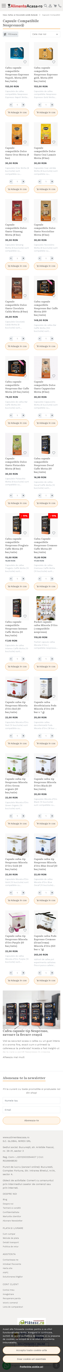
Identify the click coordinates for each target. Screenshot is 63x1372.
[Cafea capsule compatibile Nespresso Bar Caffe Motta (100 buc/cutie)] (46, 288)
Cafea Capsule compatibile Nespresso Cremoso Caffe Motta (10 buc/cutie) (45, 545)
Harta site (7, 1268)
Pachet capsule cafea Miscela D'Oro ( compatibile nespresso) (45, 626)
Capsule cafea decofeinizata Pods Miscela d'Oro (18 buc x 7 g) (45, 707)
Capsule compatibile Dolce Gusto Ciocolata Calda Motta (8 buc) (16, 306)
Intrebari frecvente (12, 1264)
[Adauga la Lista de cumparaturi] (25, 62)
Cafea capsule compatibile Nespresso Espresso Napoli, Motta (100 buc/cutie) (17, 74)
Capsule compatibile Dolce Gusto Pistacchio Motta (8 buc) (16, 463)
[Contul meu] (50, 5)
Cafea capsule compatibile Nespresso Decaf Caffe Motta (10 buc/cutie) (44, 465)
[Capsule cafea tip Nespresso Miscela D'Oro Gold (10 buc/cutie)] (17, 845)
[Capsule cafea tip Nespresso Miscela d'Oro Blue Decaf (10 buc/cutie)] (46, 845)
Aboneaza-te (31, 1120)
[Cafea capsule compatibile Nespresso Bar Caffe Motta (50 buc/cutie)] (17, 368)
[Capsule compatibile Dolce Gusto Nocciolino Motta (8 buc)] (46, 211)
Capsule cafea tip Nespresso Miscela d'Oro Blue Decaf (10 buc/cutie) (45, 864)
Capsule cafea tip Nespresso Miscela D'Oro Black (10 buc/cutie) (45, 784)
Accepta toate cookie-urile (31, 1350)
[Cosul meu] (55, 5)
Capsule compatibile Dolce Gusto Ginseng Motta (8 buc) (16, 229)
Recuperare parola (11, 1298)
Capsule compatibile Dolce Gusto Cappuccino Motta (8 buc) (45, 386)
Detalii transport (11, 1242)
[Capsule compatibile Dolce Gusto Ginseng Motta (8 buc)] (17, 211)
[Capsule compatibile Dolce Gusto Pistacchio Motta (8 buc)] (17, 445)
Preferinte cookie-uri (31, 1366)
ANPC (5, 1272)
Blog (5, 1199)
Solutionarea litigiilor (13, 1277)
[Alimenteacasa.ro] (25, 5)
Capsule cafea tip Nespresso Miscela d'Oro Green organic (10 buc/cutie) (16, 785)
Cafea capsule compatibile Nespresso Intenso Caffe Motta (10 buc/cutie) (16, 628)
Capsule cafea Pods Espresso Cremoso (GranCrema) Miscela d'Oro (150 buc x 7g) (45, 943)
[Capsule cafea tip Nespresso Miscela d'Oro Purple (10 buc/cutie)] (17, 922)
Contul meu (8, 1290)
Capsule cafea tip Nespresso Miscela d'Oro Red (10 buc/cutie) (16, 707)
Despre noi (8, 1204)
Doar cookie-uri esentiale (31, 1359)
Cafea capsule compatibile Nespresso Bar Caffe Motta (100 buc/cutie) (46, 308)
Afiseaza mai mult (13, 1057)
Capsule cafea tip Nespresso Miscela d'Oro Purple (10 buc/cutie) (16, 941)
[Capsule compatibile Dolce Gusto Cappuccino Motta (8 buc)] (46, 368)
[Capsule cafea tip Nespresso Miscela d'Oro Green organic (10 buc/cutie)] (17, 765)
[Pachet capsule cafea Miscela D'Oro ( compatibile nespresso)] (46, 608)
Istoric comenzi (10, 1303)
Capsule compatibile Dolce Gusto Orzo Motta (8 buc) (17, 153)
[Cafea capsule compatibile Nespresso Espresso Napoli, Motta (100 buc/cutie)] (17, 54)
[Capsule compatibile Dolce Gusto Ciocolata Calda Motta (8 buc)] (17, 288)
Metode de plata (11, 1238)
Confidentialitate (11, 1212)
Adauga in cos (18, 112)
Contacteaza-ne (10, 1260)
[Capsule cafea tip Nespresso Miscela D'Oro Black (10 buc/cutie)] (46, 765)
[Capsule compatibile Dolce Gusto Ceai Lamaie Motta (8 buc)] (46, 134)
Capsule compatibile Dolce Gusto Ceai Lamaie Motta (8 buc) (45, 153)
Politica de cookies (34, 1336)
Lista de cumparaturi (13, 1307)
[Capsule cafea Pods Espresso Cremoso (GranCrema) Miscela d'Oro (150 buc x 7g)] (46, 922)
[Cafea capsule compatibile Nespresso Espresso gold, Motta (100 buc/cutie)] (46, 54)
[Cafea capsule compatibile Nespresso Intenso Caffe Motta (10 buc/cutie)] (17, 608)
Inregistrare (8, 1294)
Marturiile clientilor (12, 1216)
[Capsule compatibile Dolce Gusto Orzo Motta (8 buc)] (17, 134)
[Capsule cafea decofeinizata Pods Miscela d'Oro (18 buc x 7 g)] (46, 689)
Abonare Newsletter (12, 1221)
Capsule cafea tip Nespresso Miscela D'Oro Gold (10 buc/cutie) (16, 864)
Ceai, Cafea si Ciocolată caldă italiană (20, 15)
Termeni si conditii (12, 1208)
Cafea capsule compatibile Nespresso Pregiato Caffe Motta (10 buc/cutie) (16, 545)
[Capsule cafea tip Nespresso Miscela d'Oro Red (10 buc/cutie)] (17, 689)
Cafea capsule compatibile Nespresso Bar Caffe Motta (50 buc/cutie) (17, 386)
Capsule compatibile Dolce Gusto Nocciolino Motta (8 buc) (45, 229)
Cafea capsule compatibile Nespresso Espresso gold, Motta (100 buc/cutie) (46, 74)
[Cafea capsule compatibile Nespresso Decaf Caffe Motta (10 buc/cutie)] (46, 445)
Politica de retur (11, 1246)
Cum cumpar (9, 1234)
